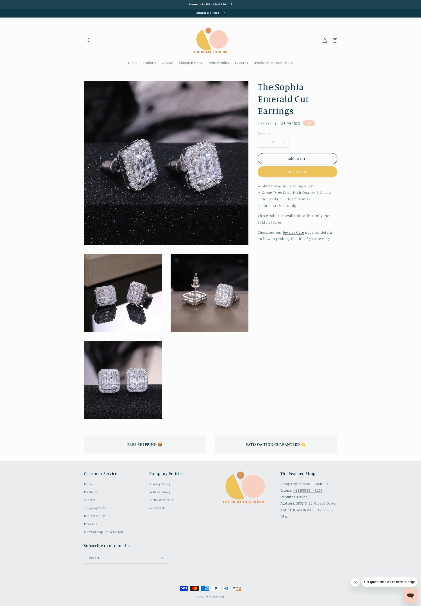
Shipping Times (96, 508)
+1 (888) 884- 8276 (307, 490)
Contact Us (157, 508)
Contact (90, 500)
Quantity (264, 133)
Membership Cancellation (103, 532)
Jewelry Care (293, 232)
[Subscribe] (161, 558)
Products (91, 492)
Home (88, 484)
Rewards (90, 524)
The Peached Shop (214, 596)
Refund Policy (94, 516)
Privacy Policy (160, 484)
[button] (89, 40)
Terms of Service (161, 500)
